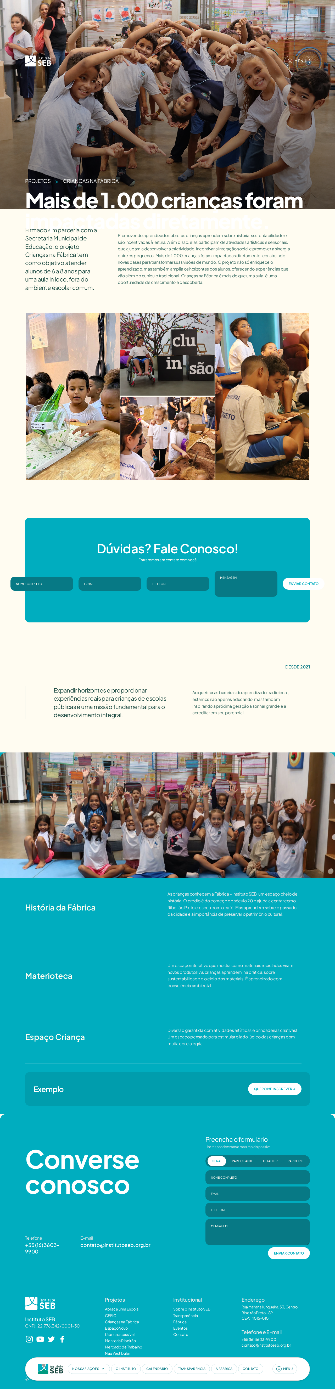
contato (251, 1369)
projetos (38, 181)
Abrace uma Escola (121, 1309)
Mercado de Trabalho (123, 1347)
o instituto (126, 1369)
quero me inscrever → (274, 1089)
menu (288, 1369)
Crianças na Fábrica (91, 181)
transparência (192, 1369)
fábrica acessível (120, 1334)
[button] (89, 1369)
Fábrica (180, 1321)
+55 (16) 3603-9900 (42, 1248)
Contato (180, 1334)
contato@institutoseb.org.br (115, 1245)
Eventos (180, 1328)
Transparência (185, 1315)
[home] (50, 1369)
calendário (157, 1369)
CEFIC (110, 1315)
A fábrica (224, 1369)
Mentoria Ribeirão (120, 1340)
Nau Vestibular (117, 1353)
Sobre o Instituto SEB (191, 1309)
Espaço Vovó (116, 1328)
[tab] (217, 1161)
